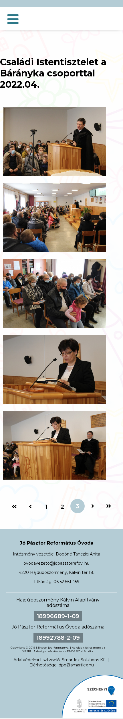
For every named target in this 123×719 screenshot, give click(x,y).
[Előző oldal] (30, 506)
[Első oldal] (14, 506)
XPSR (26, 651)
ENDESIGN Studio (80, 651)
